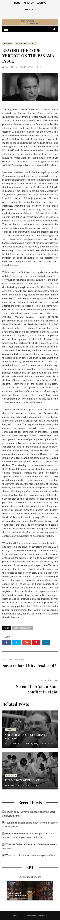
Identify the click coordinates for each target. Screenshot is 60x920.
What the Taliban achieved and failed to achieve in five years (29, 846)
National (8, 43)
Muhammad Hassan (18, 744)
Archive (41, 3)
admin (9, 67)
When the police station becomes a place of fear (30, 855)
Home (17, 3)
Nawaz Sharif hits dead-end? (29, 665)
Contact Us (30, 9)
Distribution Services (30, 876)
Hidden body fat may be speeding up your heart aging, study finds (28, 813)
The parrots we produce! (22, 780)
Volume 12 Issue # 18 (26, 43)
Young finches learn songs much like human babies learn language (30, 824)
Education (11, 775)
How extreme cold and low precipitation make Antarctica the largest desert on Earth (28, 835)
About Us (29, 3)
